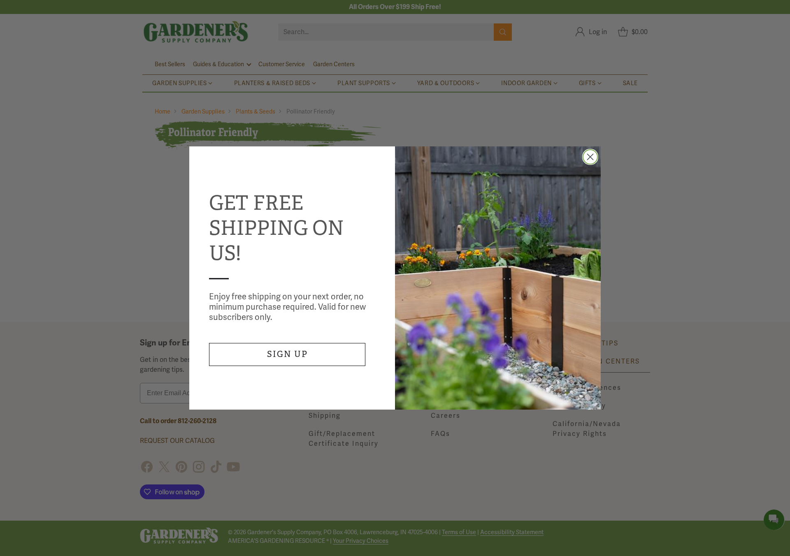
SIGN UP (287, 354)
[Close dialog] (590, 157)
